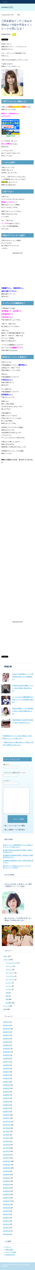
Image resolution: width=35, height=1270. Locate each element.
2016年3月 (6, 1191)
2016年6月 (6, 1181)
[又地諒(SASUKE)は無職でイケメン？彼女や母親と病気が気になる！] (5, 688)
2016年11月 (6, 1164)
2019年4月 (6, 1072)
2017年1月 (6, 1158)
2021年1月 (6, 1025)
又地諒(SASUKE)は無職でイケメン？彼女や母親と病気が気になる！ (22, 688)
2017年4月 (6, 1148)
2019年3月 (6, 1075)
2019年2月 (6, 1078)
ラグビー (8, 989)
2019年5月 (6, 1068)
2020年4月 (6, 1038)
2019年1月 (6, 1082)
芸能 (14, 34)
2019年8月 (6, 1058)
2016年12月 (7, 1161)
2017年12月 (7, 1121)
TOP (8, 14)
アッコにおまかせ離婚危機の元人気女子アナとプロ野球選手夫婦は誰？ (23, 699)
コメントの (10, 1252)
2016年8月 (6, 1174)
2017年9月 (6, 1131)
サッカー (8, 969)
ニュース (6, 1006)
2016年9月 (6, 1171)
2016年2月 (6, 1194)
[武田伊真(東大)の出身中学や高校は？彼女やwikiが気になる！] (5, 723)
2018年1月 (6, 1118)
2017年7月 (6, 1138)
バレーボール (10, 979)
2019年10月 (7, 1052)
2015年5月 (6, 1221)
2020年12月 (7, 1028)
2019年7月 (6, 1062)
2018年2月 (6, 1115)
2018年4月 (6, 1108)
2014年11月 (6, 1231)
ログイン (8, 1247)
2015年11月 (6, 1204)
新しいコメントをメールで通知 (15, 825)
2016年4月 (6, 1188)
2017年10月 (7, 1128)
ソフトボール (10, 976)
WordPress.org (10, 1254)
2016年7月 (6, 1178)
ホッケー (8, 983)
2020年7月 (6, 1035)
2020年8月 (6, 1032)
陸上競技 (8, 1002)
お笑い (5, 956)
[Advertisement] (17, 267)
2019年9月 (6, 1055)
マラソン (8, 986)
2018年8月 (6, 1095)
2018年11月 (6, 1088)
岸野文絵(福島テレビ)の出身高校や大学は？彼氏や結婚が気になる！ (22, 711)
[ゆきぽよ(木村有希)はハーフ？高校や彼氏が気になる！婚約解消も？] (5, 677)
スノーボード (10, 973)
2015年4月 (6, 1224)
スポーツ (6, 959)
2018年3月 (6, 1111)
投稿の (9, 1249)
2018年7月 (6, 1098)
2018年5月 (6, 1105)
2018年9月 (6, 1091)
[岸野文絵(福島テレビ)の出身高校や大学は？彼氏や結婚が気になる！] (5, 711)
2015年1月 (6, 1227)
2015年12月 (7, 1201)
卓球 (7, 993)
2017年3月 (6, 1151)
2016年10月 (7, 1168)
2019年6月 (6, 1065)
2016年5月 (6, 1184)
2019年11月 (6, 1048)
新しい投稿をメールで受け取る (15, 829)
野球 (7, 999)
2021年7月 (6, 1022)
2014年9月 (6, 1234)
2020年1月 (6, 1045)
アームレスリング (11, 963)
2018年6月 (6, 1101)
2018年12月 (7, 1085)
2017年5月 (6, 1145)
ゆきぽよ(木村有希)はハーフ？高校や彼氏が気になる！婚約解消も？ (22, 676)
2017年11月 (6, 1125)
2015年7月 (6, 1214)
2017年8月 (6, 1135)
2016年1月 (6, 1198)
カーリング (9, 966)
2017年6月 (6, 1141)
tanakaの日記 (7, 7)
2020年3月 (6, 1042)
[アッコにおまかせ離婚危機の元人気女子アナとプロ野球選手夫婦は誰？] (5, 700)
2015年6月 (6, 1217)
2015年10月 (7, 1208)
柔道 (7, 996)
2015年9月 (6, 1211)
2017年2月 (6, 1154)
